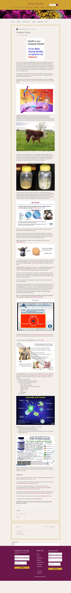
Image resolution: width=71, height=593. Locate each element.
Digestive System (26, 21)
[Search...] (57, 5)
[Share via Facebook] (16, 513)
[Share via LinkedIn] (21, 513)
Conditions (18, 510)
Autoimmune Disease (38, 505)
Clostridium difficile (26, 505)
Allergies (33, 21)
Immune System (19, 505)
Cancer (32, 505)
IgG (43, 505)
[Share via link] (24, 513)
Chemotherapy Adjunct (36, 507)
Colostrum (29, 507)
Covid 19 (18, 21)
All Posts (13, 21)
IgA (46, 505)
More (46, 21)
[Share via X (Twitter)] (19, 513)
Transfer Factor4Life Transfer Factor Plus (47, 507)
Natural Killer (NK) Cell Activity (21, 507)
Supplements (40, 21)
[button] (58, 21)
